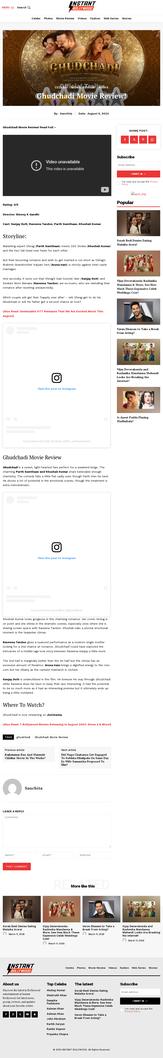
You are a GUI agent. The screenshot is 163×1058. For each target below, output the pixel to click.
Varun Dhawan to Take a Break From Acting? (138, 331)
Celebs (61, 87)
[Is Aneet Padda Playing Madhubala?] (138, 400)
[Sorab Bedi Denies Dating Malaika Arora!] (138, 223)
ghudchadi (23, 737)
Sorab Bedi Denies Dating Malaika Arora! (134, 242)
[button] (24, 7)
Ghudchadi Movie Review (51, 737)
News (104, 87)
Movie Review (83, 87)
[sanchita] (12, 788)
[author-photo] (5, 934)
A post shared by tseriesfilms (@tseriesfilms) (56, 610)
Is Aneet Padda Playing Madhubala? (132, 419)
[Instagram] (13, 1014)
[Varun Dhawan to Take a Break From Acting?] (138, 312)
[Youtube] (27, 1014)
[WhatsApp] (152, 140)
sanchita (66, 113)
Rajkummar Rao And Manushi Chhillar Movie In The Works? (25, 756)
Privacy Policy (132, 1011)
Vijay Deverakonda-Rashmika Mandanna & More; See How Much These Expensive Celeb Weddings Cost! (137, 286)
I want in (137, 174)
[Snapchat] (35, 1014)
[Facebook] (125, 140)
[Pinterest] (143, 140)
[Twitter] (134, 140)
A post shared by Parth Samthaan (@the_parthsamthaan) (56, 441)
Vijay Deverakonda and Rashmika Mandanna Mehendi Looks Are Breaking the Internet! (137, 375)
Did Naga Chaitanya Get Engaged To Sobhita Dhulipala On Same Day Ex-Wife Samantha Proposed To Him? (85, 759)
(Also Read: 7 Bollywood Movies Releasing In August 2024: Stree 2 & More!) (57, 724)
